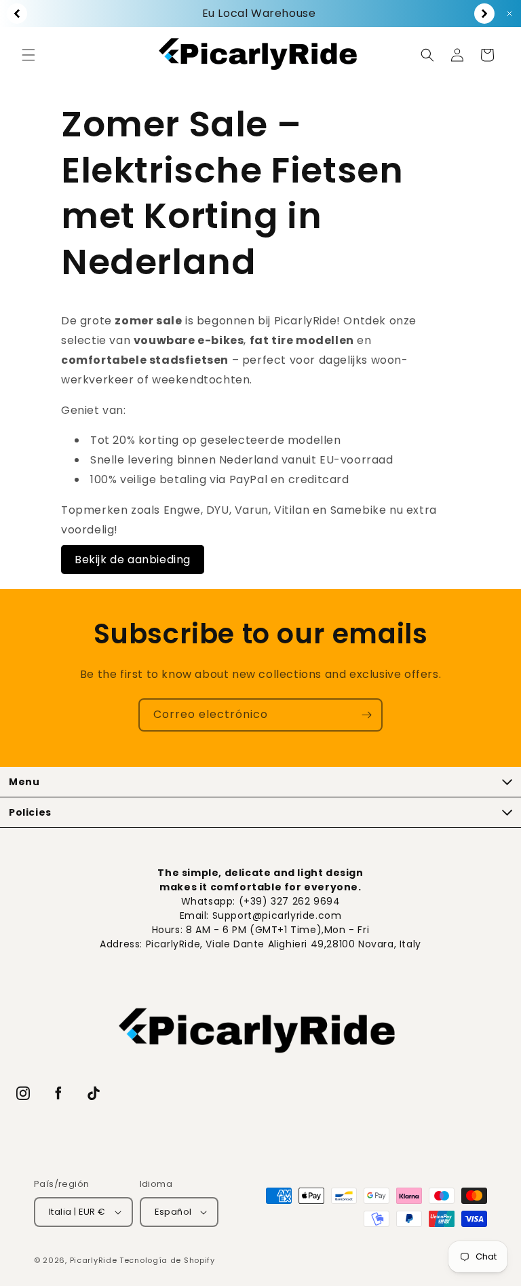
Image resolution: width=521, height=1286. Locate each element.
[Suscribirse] (366, 715)
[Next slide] (484, 13)
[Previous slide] (17, 13)
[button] (28, 55)
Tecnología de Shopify (167, 1260)
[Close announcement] (509, 13)
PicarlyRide (93, 1260)
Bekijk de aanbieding (133, 559)
